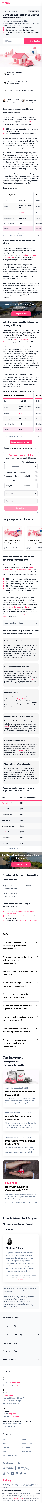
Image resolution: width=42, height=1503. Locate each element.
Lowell (4, 832)
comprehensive (14, 607)
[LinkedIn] (12, 1473)
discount (33, 295)
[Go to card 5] (23, 233)
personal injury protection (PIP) (21, 569)
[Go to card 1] (18, 233)
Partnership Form (9, 1426)
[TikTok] (21, 1473)
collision (26, 607)
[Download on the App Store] (9, 1468)
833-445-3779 (15, 1382)
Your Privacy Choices (10, 1455)
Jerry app (19, 1385)
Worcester (5, 803)
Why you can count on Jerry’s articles (19, 1224)
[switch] (36, 472)
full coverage (33, 122)
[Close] (39, 1490)
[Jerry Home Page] (6, 3)
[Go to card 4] (22, 233)
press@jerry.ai (18, 1416)
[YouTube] (17, 1473)
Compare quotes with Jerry (21, 442)
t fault (7, 727)
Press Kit (6, 1447)
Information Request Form (12, 1424)
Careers (5, 1451)
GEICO (21, 213)
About (24, 1439)
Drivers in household (29, 462)
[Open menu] (38, 3)
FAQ (4, 1439)
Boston (4, 809)
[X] (8, 1473)
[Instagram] (4, 1473)
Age (5, 462)
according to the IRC (20, 699)
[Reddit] (25, 1473)
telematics (32, 679)
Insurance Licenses (28, 1451)
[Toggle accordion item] (36, 623)
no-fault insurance (24, 916)
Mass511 (27, 885)
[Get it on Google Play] (23, 1468)
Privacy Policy (26, 1447)
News (4, 1443)
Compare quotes (21, 314)
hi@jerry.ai (12, 1414)
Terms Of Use (27, 1443)
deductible (20, 750)
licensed (29, 1484)
